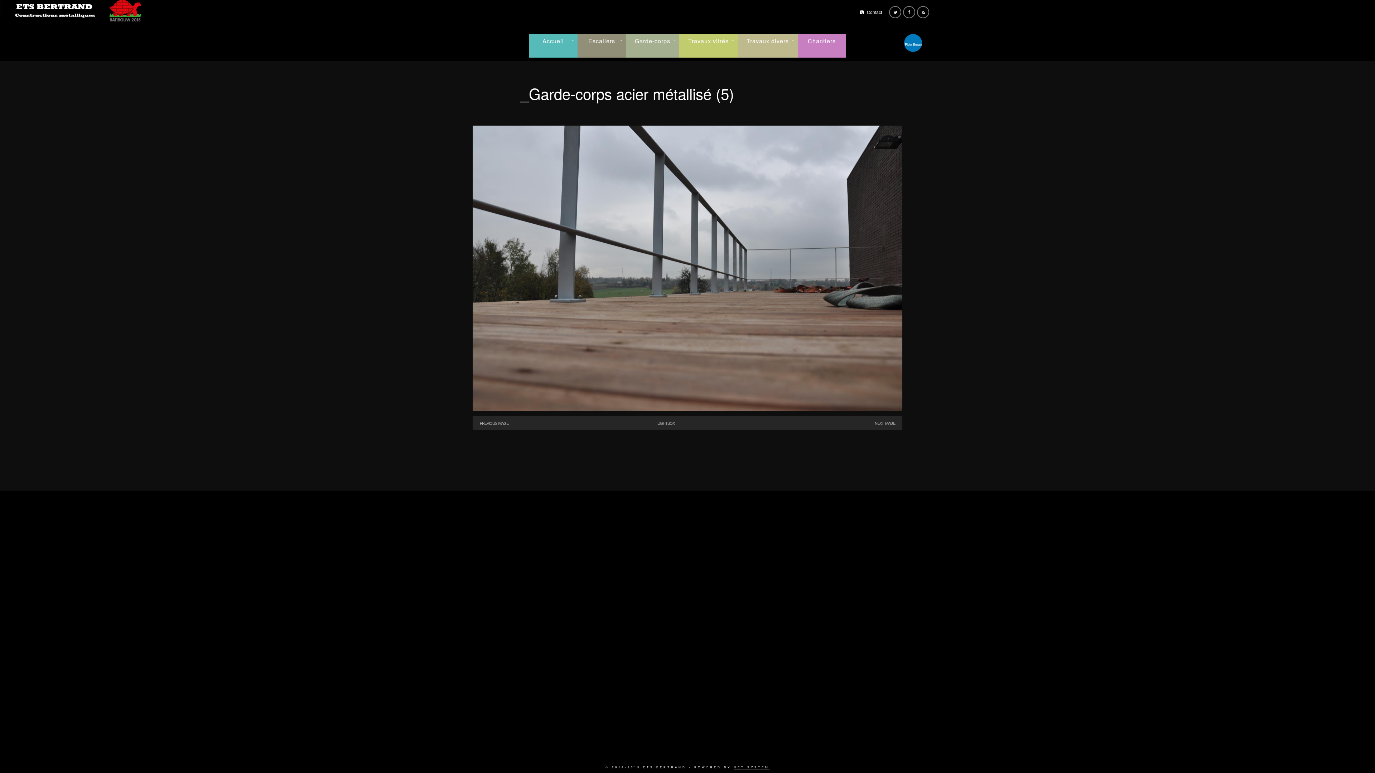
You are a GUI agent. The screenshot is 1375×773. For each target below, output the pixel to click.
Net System (751, 767)
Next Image (885, 423)
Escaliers (601, 41)
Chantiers (822, 41)
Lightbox (666, 423)
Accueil (553, 41)
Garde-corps (652, 41)
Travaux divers (768, 41)
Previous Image (494, 423)
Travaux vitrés (708, 41)
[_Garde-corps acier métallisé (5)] (687, 408)
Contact (874, 12)
